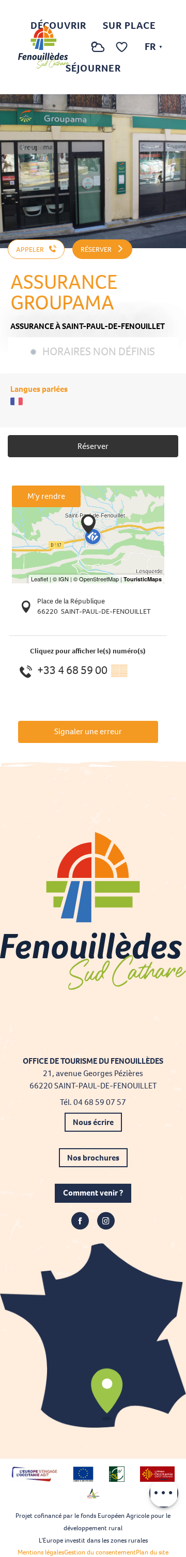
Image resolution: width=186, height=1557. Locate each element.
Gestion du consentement (100, 1552)
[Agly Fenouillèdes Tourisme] (43, 47)
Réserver (93, 446)
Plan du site (152, 1552)
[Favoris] (123, 47)
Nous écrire (93, 1122)
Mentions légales (41, 1552)
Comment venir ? (93, 1192)
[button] (77, 47)
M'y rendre (46, 496)
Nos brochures (93, 1157)
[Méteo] (97, 52)
